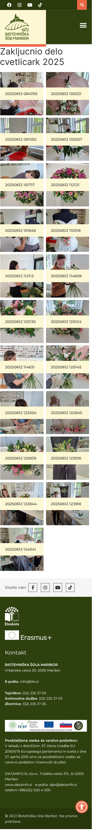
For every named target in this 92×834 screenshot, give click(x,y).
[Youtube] (29, 4)
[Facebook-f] (32, 587)
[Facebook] (9, 4)
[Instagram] (19, 4)
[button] (82, 5)
